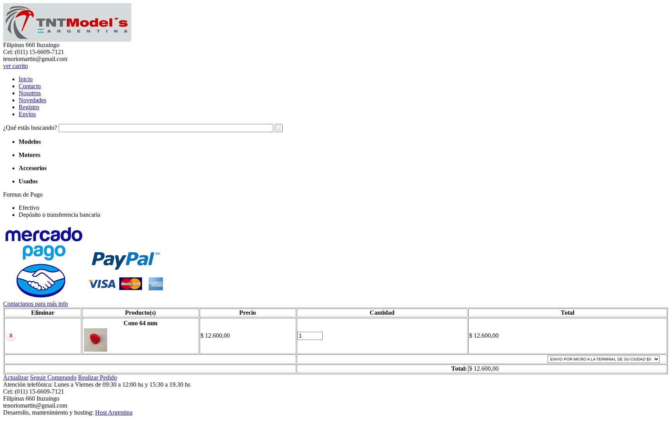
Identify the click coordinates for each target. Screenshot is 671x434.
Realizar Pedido (97, 377)
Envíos (27, 114)
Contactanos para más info (35, 303)
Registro (29, 107)
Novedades (32, 100)
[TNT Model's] (67, 39)
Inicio (26, 79)
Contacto (30, 86)
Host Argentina (113, 412)
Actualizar (15, 377)
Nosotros (30, 93)
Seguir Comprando (53, 377)
